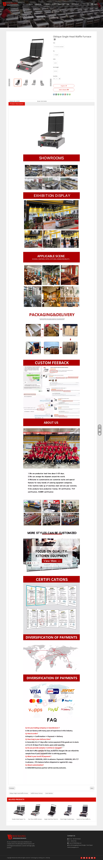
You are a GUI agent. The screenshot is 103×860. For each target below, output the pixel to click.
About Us (38, 4)
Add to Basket (63, 90)
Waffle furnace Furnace (37, 793)
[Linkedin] (84, 858)
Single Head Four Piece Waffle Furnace (51, 819)
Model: (11, 101)
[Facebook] (81, 858)
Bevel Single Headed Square (67, 819)
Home (31, 4)
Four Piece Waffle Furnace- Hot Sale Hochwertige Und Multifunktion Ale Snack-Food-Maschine (35, 819)
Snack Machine (49, 793)
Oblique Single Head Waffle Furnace (19, 793)
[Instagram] (92, 858)
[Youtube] (89, 858)
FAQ (68, 4)
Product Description (16, 104)
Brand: (39, 101)
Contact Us (75, 4)
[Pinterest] (95, 858)
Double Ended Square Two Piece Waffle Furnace (19, 819)
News (53, 4)
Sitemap (48, 857)
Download (61, 4)
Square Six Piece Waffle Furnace (84, 819)
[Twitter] (87, 858)
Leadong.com (41, 857)
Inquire (63, 86)
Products (46, 4)
